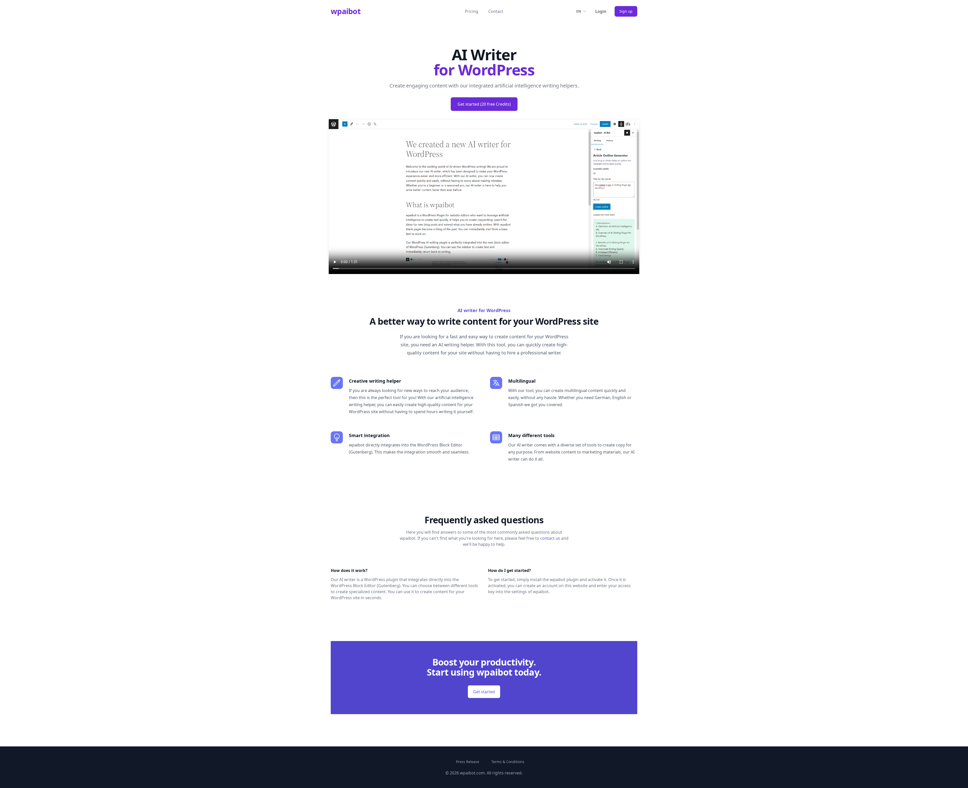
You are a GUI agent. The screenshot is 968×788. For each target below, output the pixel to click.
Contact (495, 11)
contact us (550, 538)
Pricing (471, 11)
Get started (484, 691)
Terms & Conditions (507, 761)
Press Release (467, 761)
